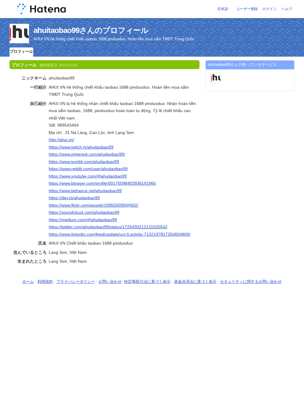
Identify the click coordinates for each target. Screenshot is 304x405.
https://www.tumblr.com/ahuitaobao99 (84, 161)
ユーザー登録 (247, 9)
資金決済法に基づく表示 (195, 281)
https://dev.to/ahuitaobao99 (74, 197)
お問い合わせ (110, 281)
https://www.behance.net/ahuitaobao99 (85, 190)
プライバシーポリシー (75, 281)
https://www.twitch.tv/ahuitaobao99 (81, 147)
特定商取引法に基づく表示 (147, 281)
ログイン (269, 9)
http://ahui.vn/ (61, 139)
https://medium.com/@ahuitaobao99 (83, 219)
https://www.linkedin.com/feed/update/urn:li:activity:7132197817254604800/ (119, 234)
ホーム (28, 281)
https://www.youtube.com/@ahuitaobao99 (88, 176)
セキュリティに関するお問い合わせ (251, 281)
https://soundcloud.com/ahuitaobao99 (84, 212)
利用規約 (45, 281)
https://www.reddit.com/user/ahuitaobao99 (88, 168)
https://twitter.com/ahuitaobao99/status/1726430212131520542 (108, 226)
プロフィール (21, 51)
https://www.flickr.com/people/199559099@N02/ (93, 205)
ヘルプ (286, 9)
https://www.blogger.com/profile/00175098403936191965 (102, 183)
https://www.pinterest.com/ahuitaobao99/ (87, 154)
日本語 (222, 9)
